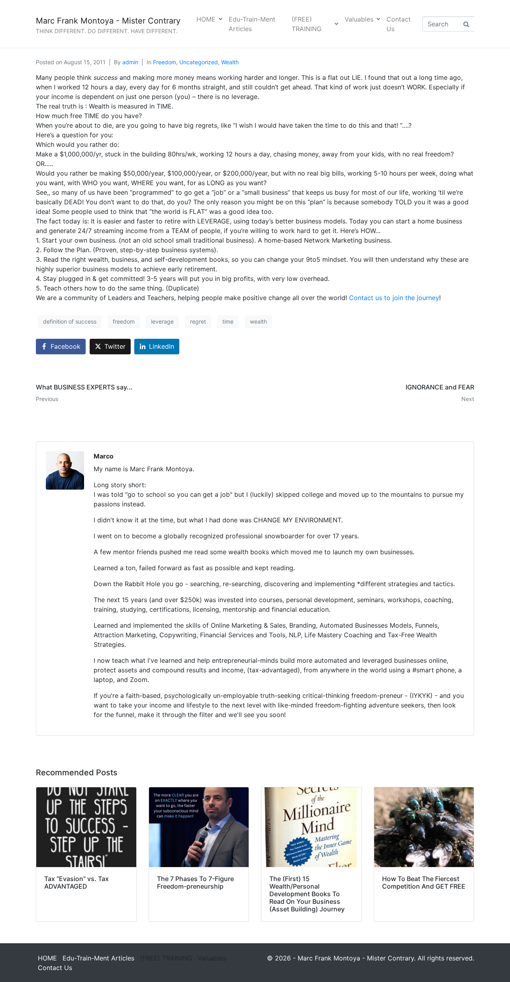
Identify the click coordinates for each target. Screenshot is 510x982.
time (227, 321)
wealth (258, 321)
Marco (104, 456)
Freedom (164, 62)
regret (198, 321)
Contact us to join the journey (394, 298)
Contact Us (398, 24)
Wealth (230, 62)
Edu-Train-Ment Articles (252, 24)
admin (130, 62)
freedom (124, 321)
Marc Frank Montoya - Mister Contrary (108, 21)
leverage (162, 321)
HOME (206, 19)
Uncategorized (198, 62)
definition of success (69, 321)
